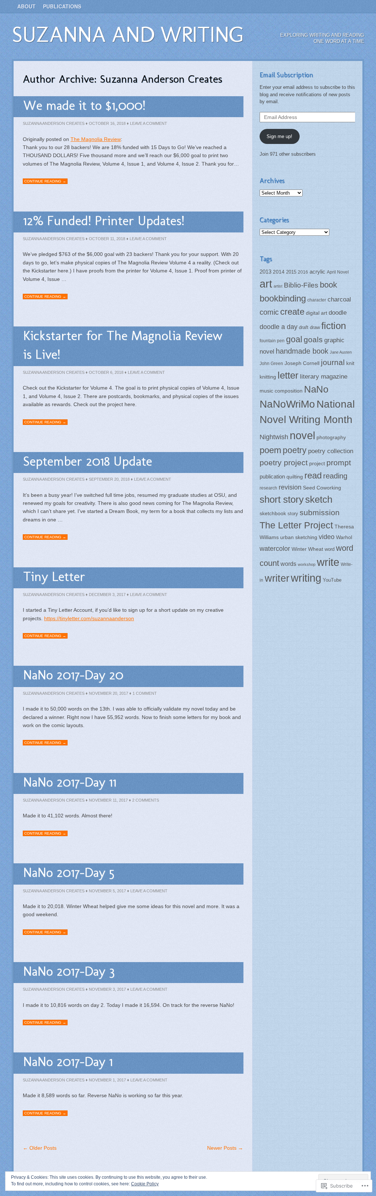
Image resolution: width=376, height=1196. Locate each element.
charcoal (339, 299)
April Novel (338, 272)
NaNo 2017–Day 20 (73, 675)
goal (294, 339)
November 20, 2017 (108, 693)
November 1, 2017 (107, 1080)
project (317, 463)
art (266, 284)
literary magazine (323, 376)
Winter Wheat (307, 549)
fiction (333, 325)
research (268, 488)
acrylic (317, 271)
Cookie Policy (145, 1183)
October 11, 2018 (107, 238)
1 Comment (145, 693)
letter (288, 375)
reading (335, 476)
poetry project (284, 462)
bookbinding (283, 298)
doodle (338, 312)
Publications (62, 6)
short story (282, 499)
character (316, 300)
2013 (265, 272)
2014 (279, 272)
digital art (316, 313)
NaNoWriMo (287, 404)
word (330, 549)
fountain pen (272, 340)
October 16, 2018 (107, 123)
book (328, 284)
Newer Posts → (225, 1148)
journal (333, 362)
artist (278, 286)
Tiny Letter (54, 576)
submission (320, 512)
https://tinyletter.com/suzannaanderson (89, 618)
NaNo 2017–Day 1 (68, 1061)
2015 (291, 272)
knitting (268, 377)
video (327, 537)
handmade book (302, 351)
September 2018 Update (87, 461)
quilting (294, 477)
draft (303, 327)
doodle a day (278, 326)
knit (350, 363)
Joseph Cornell (302, 363)
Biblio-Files (301, 285)
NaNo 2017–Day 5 (69, 872)
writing (306, 578)
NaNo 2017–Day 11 (69, 782)
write (328, 562)
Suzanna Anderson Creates (53, 123)
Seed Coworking (322, 488)
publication (272, 476)
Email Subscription (286, 75)
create (292, 312)
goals (313, 339)
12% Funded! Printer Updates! (103, 220)
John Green (271, 363)
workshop (306, 564)
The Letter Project (296, 525)
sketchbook (273, 513)
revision (290, 487)
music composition (281, 391)
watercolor (275, 548)
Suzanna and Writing (128, 34)
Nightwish (274, 437)
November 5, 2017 (107, 891)
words (288, 563)
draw (315, 327)
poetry (295, 450)
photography (331, 437)
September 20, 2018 (109, 479)
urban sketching (298, 537)
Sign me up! (279, 136)
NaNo (316, 389)
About (26, 6)
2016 (303, 272)
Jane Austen (341, 352)
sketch (318, 499)
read (313, 475)
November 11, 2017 (108, 800)
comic (269, 312)
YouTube (332, 580)
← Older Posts (40, 1148)
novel (302, 435)
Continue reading (45, 181)
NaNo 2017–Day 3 (69, 971)
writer (277, 578)
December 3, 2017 (107, 594)
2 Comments (145, 800)
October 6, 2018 (106, 372)
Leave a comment (148, 123)
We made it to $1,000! (84, 105)
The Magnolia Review (95, 139)
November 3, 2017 (107, 989)
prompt (338, 462)
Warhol (344, 537)
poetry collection (330, 451)
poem (270, 450)
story (293, 513)
